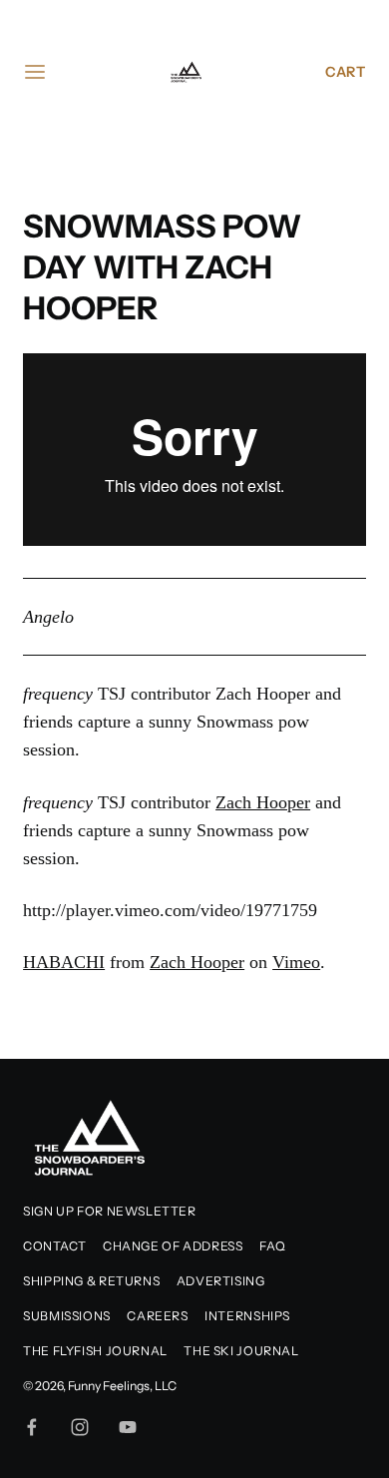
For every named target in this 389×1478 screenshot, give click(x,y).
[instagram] (80, 1427)
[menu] (35, 72)
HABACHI (64, 962)
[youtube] (128, 1427)
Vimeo (296, 962)
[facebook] (32, 1427)
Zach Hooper (262, 802)
